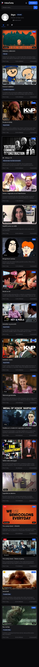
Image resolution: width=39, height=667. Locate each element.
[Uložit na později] (8, 32)
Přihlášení (33, 3)
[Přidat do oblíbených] (4, 32)
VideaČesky (9, 3)
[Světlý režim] (26, 3)
